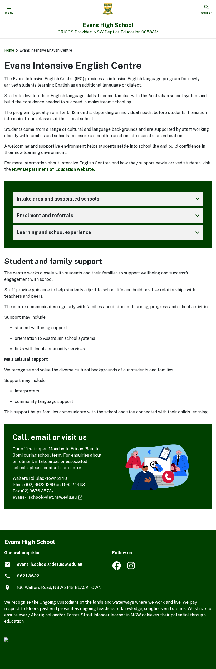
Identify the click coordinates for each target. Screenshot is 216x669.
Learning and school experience (109, 232)
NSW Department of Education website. (53, 169)
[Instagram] (131, 568)
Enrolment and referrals (109, 215)
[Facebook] (116, 568)
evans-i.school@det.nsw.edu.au (48, 497)
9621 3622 (28, 575)
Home (9, 50)
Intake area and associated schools (109, 199)
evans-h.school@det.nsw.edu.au (49, 564)
